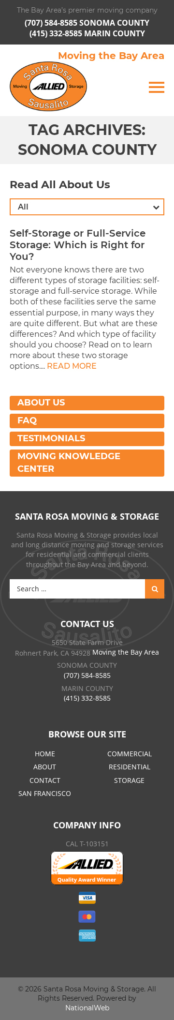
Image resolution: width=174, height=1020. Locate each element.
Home (45, 753)
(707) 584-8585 (52, 22)
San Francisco (44, 793)
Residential (129, 766)
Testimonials (51, 438)
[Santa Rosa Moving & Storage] (48, 86)
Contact (44, 780)
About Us (41, 402)
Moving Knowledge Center (68, 462)
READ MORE (72, 366)
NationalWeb (87, 1008)
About (44, 766)
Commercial (129, 753)
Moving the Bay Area (111, 55)
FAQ (27, 420)
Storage (129, 780)
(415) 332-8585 (56, 33)
